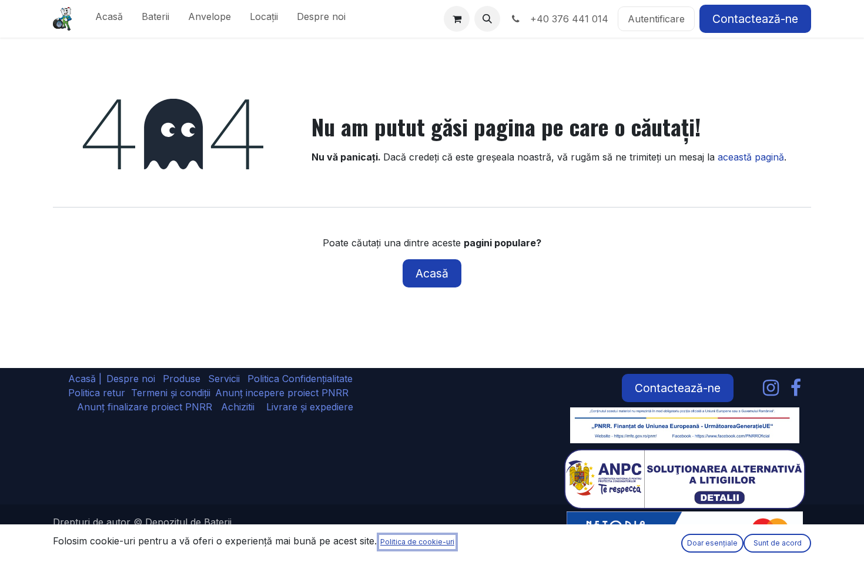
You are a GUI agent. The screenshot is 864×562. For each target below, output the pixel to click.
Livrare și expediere (309, 407)
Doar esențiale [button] (712, 542)
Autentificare (656, 19)
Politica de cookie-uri (417, 541)
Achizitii (237, 407)
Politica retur (96, 393)
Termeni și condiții (170, 393)
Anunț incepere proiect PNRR (282, 393)
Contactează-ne (755, 19)
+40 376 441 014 (566, 19)
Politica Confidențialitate (300, 378)
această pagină (751, 157)
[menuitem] (109, 19)
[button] (487, 19)
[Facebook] (795, 388)
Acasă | (85, 378)
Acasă (432, 273)
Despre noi (130, 378)
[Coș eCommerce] (457, 19)
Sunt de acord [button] (778, 542)
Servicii (224, 378)
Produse (181, 378)
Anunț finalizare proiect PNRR (149, 407)
